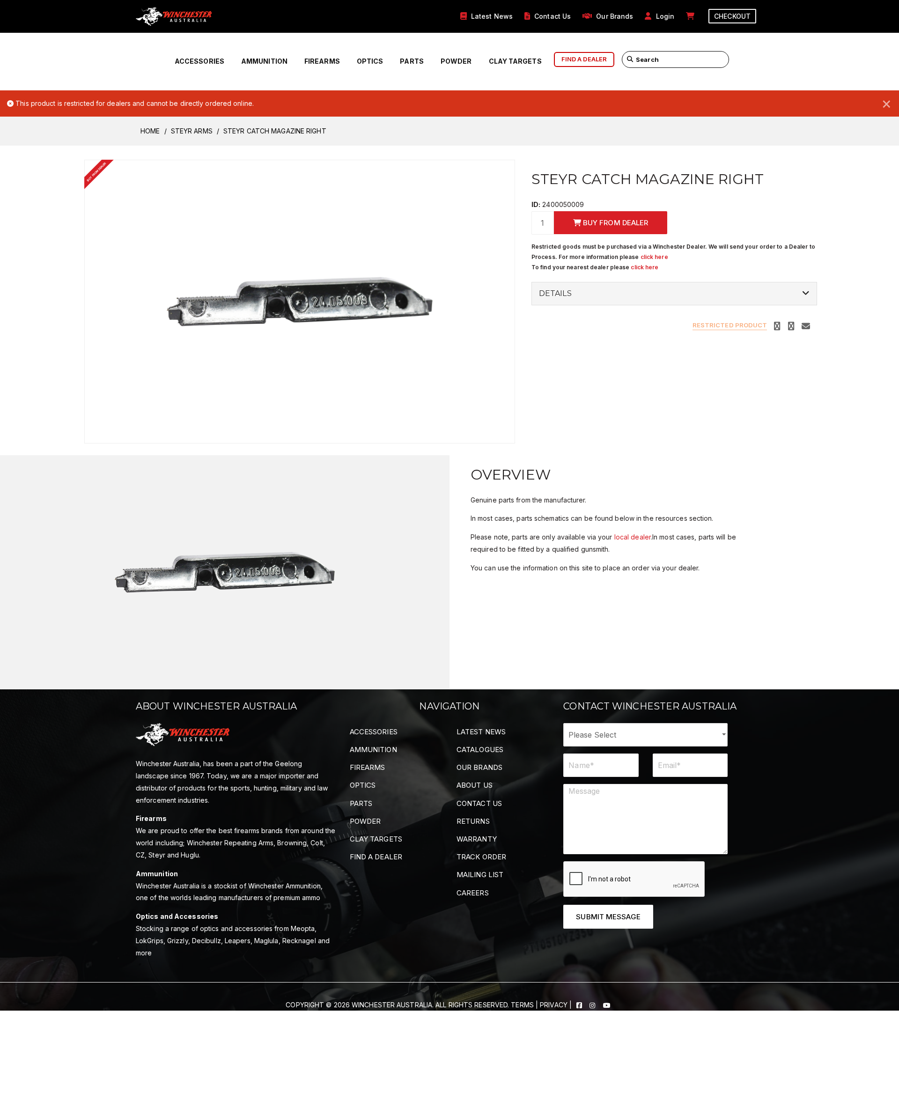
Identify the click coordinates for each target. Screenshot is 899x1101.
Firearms (322, 61)
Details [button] (555, 293)
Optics (370, 61)
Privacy (553, 1005)
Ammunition (264, 61)
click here (654, 256)
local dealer (632, 537)
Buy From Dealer (614, 222)
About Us (475, 785)
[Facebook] (580, 1005)
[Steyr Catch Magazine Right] (300, 300)
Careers (473, 892)
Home (150, 131)
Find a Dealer (376, 856)
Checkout (732, 16)
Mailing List (480, 874)
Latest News (481, 731)
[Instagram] (593, 1005)
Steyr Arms (192, 131)
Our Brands (479, 767)
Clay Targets (515, 61)
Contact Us (479, 803)
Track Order (481, 856)
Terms (522, 1005)
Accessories (199, 61)
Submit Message (608, 916)
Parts (412, 61)
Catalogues (480, 749)
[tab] (674, 293)
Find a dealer (584, 59)
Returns (473, 821)
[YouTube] (606, 1005)
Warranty (477, 839)
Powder (456, 61)
